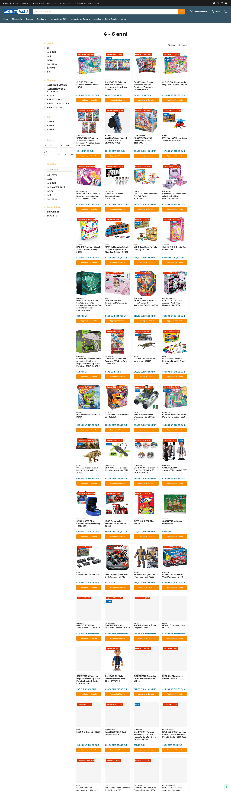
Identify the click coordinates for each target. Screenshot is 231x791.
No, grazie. (115, 409)
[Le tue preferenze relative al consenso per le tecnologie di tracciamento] (227, 786)
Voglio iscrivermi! (115, 402)
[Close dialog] (142, 362)
